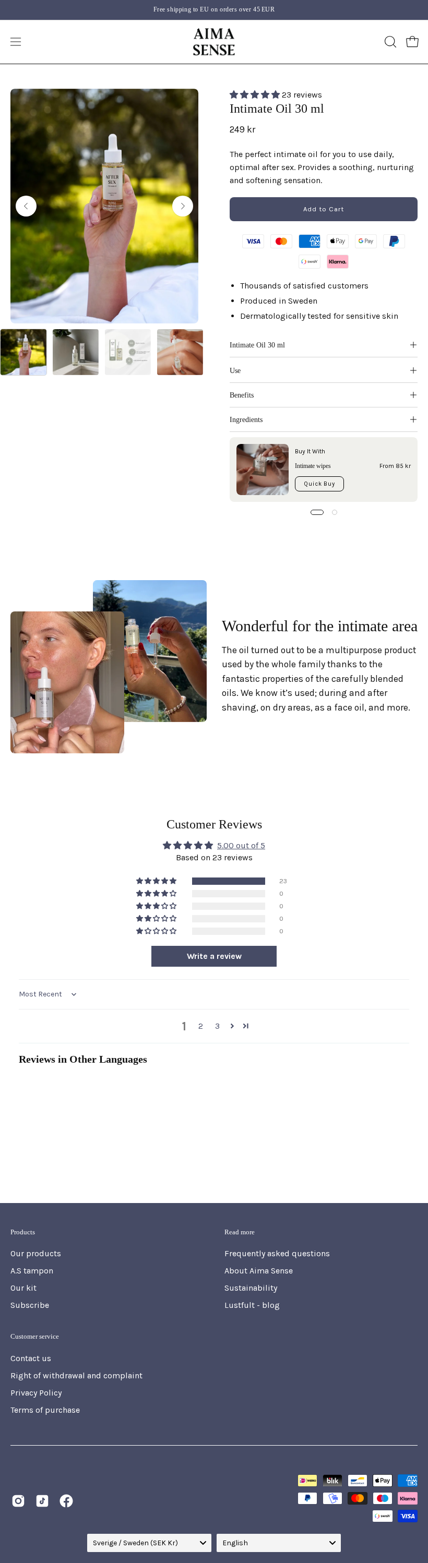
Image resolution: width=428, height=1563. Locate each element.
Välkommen (331, 855)
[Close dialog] (417, 663)
